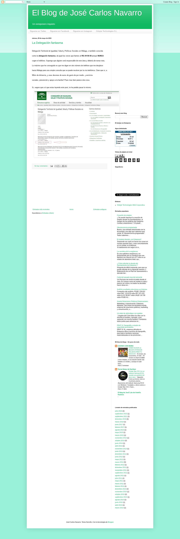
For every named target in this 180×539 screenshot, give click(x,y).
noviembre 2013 (121, 449)
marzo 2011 (119, 484)
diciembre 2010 (120, 489)
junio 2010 (119, 502)
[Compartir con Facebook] (63, 166)
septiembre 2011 (121, 473)
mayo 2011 (119, 481)
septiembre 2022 (121, 414)
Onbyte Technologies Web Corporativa (131, 205)
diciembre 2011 (120, 467)
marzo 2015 (119, 435)
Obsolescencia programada (127, 227)
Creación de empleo (124, 215)
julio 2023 (118, 411)
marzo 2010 (119, 508)
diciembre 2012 (120, 454)
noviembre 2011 (121, 470)
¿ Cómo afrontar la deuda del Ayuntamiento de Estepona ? (127, 264)
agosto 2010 (119, 500)
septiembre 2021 (121, 416)
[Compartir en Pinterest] (65, 166)
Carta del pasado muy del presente (129, 277)
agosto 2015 (119, 430)
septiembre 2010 (121, 497)
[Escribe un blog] (58, 166)
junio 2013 (119, 451)
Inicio (71, 209)
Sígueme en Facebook (59, 31)
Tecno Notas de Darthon (127, 369)
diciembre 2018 (120, 419)
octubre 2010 (120, 494)
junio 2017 (119, 424)
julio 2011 (118, 478)
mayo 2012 (119, 459)
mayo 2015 (119, 432)
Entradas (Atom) (48, 213)
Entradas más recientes (41, 209)
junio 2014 (119, 443)
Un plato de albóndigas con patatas (129, 313)
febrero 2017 (119, 427)
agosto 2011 (119, 476)
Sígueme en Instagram (82, 31)
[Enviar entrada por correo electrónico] (51, 166)
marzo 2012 (119, 462)
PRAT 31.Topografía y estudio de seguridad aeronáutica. (128, 326)
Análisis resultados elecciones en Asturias (132, 289)
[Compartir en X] (60, 166)
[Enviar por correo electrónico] (55, 166)
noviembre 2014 (121, 438)
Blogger (110, 522)
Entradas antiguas (99, 209)
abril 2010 (118, 505)
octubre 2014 (120, 440)
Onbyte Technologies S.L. (106, 31)
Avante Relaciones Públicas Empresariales (132, 301)
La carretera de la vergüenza (127, 251)
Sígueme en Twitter (38, 31)
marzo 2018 (119, 422)
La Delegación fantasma (47, 42)
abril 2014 (118, 446)
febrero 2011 (119, 486)
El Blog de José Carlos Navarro (87, 12)
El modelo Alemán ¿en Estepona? (129, 239)
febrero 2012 (119, 465)
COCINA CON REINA (125, 346)
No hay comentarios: (41, 166)
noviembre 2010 (121, 492)
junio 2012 (119, 457)
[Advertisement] (69, 188)
